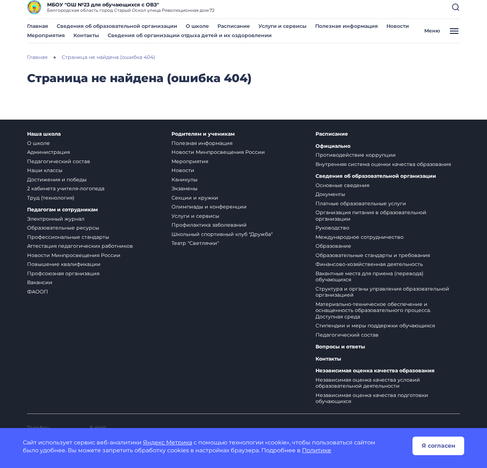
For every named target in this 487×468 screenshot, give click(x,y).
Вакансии (39, 282)
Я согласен (438, 445)
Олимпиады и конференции (209, 206)
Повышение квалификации (64, 264)
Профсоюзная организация (63, 273)
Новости (397, 26)
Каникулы (184, 179)
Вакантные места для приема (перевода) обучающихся (370, 276)
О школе (197, 26)
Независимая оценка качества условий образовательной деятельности (368, 383)
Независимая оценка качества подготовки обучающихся (372, 398)
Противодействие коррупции (356, 155)
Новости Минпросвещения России (74, 255)
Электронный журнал (55, 219)
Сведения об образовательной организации (117, 26)
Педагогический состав (58, 161)
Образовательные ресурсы (63, 228)
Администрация (48, 152)
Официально (333, 146)
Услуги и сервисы (282, 26)
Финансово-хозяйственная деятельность (369, 264)
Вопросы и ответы (340, 347)
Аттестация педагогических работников (80, 246)
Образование (333, 246)
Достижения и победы (57, 179)
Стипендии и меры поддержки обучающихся (375, 325)
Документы (330, 194)
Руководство (332, 228)
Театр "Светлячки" (195, 243)
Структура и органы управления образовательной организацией (382, 292)
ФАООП (37, 291)
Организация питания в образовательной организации (371, 215)
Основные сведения (342, 185)
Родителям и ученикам (203, 134)
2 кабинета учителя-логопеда (65, 188)
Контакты (86, 35)
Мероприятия (46, 35)
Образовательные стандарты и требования (373, 255)
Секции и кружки (194, 198)
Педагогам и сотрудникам (62, 210)
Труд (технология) (51, 198)
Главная (37, 26)
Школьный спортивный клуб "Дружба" (222, 234)
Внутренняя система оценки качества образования (383, 164)
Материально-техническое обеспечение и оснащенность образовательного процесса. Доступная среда (373, 310)
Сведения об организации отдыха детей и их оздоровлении (190, 35)
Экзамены (184, 188)
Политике (316, 450)
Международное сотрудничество (360, 237)
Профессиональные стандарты (68, 237)
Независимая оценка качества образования (375, 371)
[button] (455, 7)
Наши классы (44, 170)
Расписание (233, 26)
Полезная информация (346, 26)
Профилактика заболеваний (209, 225)
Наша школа (44, 134)
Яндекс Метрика (167, 442)
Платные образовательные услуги (361, 203)
